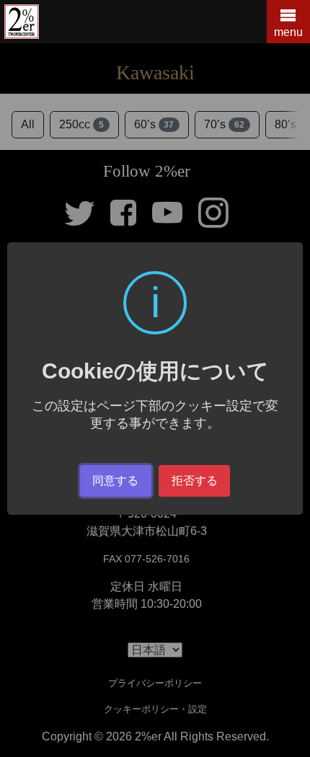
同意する (115, 480)
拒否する (195, 480)
